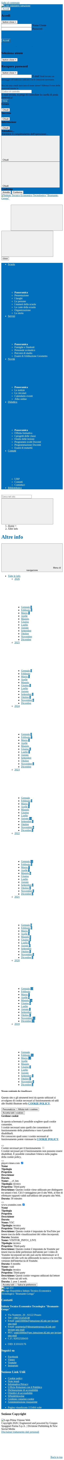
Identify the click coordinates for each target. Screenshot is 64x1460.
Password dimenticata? (13, 34)
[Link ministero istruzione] (15, 5)
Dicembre (26, 639)
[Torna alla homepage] (32, 199)
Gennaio (26, 607)
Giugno (25, 621)
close (5, 258)
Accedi (6, 9)
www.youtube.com (11, 1204)
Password (37, 28)
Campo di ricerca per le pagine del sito (21, 493)
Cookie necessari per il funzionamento (21, 1148)
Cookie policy (15, 1378)
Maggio (25, 618)
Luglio (24, 624)
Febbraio (26, 610)
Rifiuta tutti (28, 1109)
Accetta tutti (13, 1113)
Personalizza (9, 1109)
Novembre (26, 636)
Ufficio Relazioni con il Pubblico (25, 1387)
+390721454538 (21, 1317)
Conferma (17, 192)
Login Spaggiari (26, 88)
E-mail (35, 76)
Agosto (25, 627)
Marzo (25, 613)
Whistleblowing (16, 1396)
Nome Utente (39, 25)
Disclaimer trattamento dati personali (20, 1432)
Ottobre (25, 633)
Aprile (24, 616)
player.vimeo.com (10, 1163)
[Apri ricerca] (37, 218)
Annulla (6, 192)
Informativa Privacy (18, 1384)
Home (11, 525)
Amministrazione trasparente (22, 1402)
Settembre (26, 630)
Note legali (13, 1381)
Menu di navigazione (43, 569)
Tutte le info (14, 576)
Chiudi (6, 110)
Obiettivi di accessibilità (20, 1393)
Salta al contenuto (10, 2)
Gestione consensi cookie (21, 1399)
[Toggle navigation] (27, 244)
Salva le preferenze (27, 1285)
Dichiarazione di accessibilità (23, 1390)
